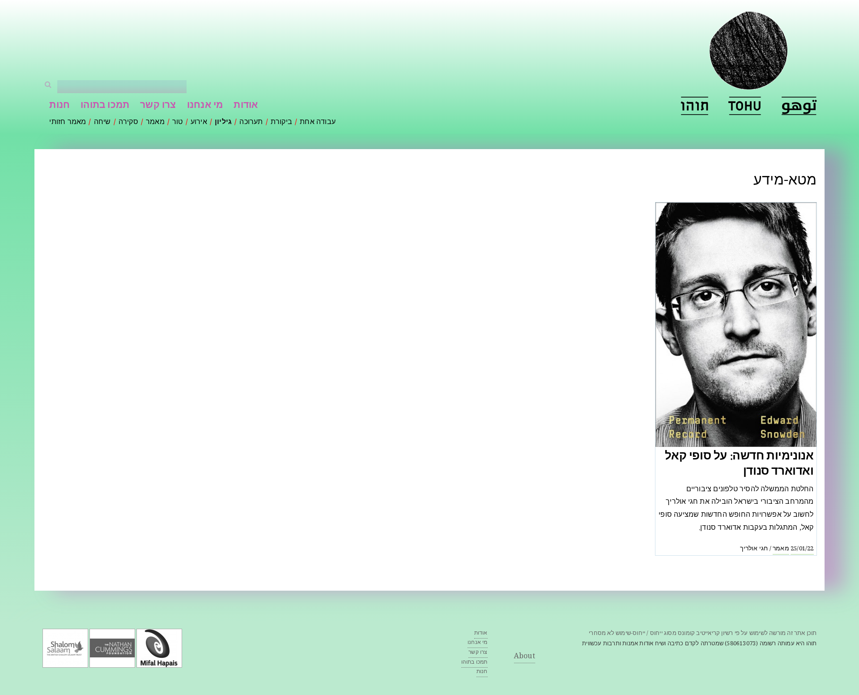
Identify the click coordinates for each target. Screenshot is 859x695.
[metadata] (744, 106)
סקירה (128, 122)
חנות (59, 106)
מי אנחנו (205, 106)
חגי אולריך (754, 549)
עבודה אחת (318, 122)
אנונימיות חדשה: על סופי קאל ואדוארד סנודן (739, 464)
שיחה (102, 122)
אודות (246, 106)
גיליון (223, 122)
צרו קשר (158, 106)
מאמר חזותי (67, 122)
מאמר (155, 122)
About (524, 657)
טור (177, 122)
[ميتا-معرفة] (799, 106)
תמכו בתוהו (105, 106)
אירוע (199, 122)
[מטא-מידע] (694, 106)
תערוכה (251, 122)
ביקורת (281, 122)
